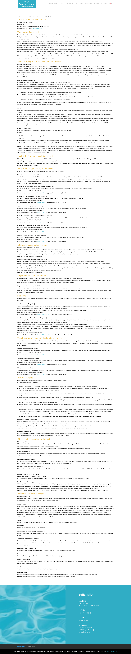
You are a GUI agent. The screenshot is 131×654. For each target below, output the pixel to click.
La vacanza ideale (67, 4)
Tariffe (96, 4)
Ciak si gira (88, 4)
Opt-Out (49, 314)
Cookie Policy (31, 647)
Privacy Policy (41, 193)
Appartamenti (52, 4)
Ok (108, 651)
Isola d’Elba (79, 4)
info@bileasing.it (37, 28)
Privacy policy (113, 651)
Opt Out (49, 335)
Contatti (104, 4)
